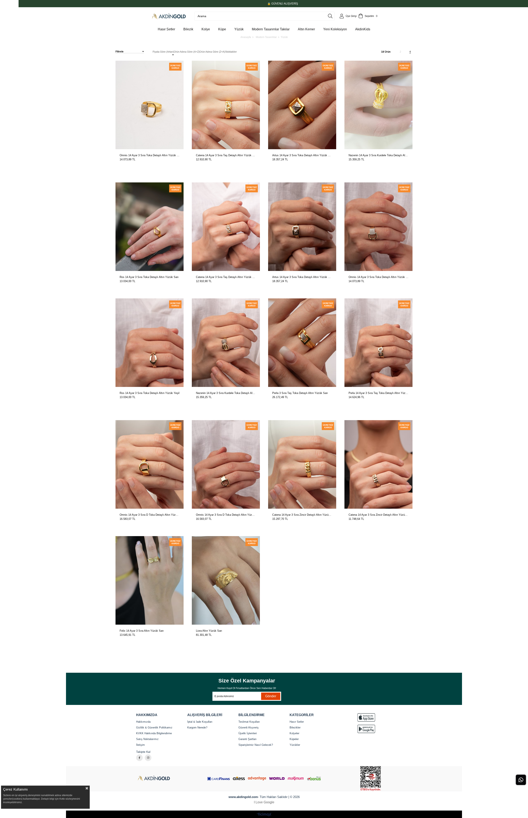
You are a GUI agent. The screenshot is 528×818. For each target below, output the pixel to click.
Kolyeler (294, 733)
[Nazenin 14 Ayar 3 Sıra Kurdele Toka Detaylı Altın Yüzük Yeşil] (226, 342)
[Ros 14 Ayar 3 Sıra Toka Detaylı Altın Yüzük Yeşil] (150, 342)
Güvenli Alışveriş (248, 727)
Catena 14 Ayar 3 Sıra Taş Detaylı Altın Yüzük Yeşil (226, 277)
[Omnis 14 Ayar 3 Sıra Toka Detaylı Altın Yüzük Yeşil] (378, 226)
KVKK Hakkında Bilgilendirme (154, 733)
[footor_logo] (157, 778)
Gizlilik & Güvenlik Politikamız (154, 727)
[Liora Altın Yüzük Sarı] (226, 580)
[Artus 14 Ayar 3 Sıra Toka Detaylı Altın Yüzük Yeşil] (302, 226)
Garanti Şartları (247, 739)
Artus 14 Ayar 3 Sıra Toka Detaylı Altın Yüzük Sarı (302, 155)
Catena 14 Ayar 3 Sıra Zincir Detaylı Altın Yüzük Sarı (302, 514)
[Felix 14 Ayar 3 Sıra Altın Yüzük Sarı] (150, 580)
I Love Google (264, 802)
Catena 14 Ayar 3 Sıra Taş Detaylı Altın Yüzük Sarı (226, 155)
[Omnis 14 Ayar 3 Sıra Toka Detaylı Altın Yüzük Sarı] (150, 105)
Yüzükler (295, 744)
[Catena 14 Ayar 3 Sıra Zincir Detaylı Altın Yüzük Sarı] (302, 464)
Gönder (270, 696)
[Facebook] (139, 757)
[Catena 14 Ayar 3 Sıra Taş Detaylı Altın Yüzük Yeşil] (226, 226)
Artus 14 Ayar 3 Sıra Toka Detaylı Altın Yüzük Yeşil (302, 277)
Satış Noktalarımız (147, 739)
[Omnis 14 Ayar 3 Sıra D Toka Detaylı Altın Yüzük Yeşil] (226, 464)
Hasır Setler (297, 721)
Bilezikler (295, 727)
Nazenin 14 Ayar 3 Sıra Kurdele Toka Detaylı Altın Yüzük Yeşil (226, 393)
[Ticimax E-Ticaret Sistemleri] (264, 815)
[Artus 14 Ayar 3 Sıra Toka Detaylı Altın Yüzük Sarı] (302, 105)
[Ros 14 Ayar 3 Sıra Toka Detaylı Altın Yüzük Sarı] (150, 226)
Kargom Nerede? (197, 727)
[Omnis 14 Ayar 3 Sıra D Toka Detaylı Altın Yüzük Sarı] (150, 464)
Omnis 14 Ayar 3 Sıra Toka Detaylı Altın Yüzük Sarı (149, 155)
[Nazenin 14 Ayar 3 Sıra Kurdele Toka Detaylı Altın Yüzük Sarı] (378, 105)
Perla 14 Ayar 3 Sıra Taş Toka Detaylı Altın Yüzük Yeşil (378, 393)
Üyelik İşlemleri (247, 733)
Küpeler (294, 739)
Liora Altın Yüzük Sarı (209, 630)
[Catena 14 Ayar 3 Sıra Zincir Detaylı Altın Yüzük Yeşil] (378, 464)
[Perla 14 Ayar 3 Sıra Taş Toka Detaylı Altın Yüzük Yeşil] (378, 342)
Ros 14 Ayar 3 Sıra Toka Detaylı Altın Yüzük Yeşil (149, 393)
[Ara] (330, 16)
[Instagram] (148, 757)
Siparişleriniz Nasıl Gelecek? (255, 744)
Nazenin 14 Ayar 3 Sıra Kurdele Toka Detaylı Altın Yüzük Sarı (378, 155)
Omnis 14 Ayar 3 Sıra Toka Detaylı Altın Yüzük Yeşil (378, 277)
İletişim (140, 744)
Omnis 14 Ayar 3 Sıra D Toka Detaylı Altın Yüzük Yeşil (226, 514)
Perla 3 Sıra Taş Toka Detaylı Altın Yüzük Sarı (300, 393)
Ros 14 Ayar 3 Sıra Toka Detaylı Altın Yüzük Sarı (149, 277)
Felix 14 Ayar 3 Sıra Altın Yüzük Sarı (142, 630)
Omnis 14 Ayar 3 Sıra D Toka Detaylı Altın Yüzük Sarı (149, 514)
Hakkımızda (143, 721)
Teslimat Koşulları (249, 721)
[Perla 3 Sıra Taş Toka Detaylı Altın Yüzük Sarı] (302, 342)
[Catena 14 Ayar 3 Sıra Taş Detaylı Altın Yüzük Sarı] (226, 105)
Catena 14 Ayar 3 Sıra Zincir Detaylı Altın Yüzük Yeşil (378, 514)
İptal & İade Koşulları (199, 721)
